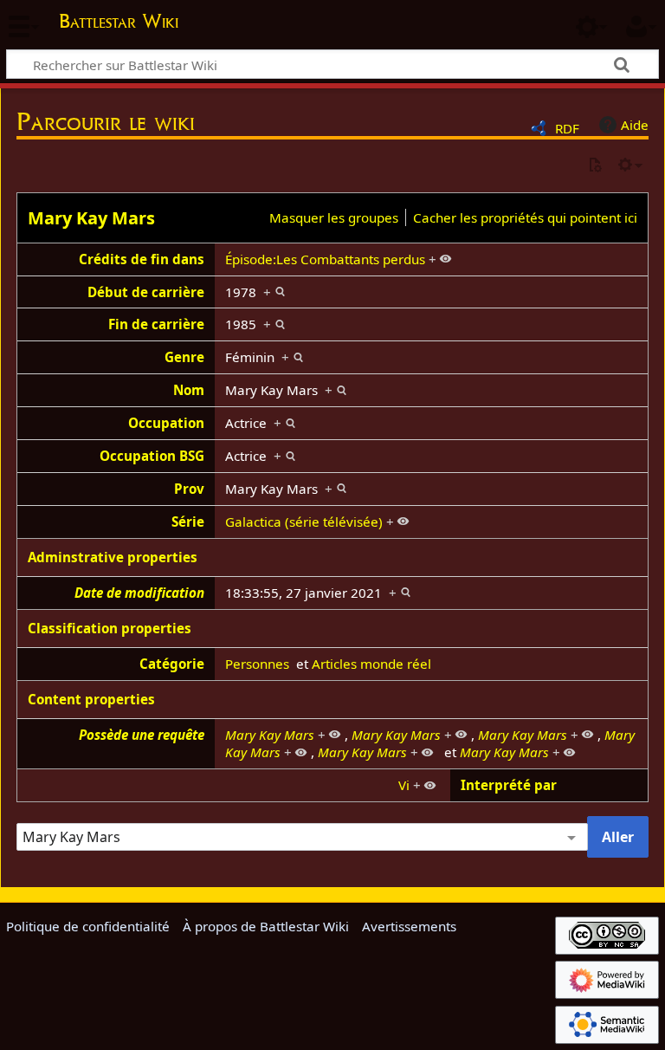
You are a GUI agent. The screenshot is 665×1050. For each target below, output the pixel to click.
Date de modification (139, 592)
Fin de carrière (156, 324)
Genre (184, 357)
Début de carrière (145, 292)
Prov (189, 488)
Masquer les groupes (333, 217)
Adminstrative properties (112, 557)
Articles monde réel (371, 663)
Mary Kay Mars (91, 218)
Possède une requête (141, 734)
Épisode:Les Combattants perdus (325, 259)
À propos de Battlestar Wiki (266, 926)
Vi (404, 785)
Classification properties (109, 628)
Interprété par (509, 785)
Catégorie (171, 663)
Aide (635, 124)
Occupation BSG (152, 455)
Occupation (166, 422)
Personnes (257, 663)
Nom (188, 390)
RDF (567, 128)
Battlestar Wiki (118, 21)
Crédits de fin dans (141, 259)
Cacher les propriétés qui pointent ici (525, 217)
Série (187, 521)
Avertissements (409, 926)
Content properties (91, 699)
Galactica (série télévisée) (304, 521)
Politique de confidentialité (88, 926)
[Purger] (595, 166)
